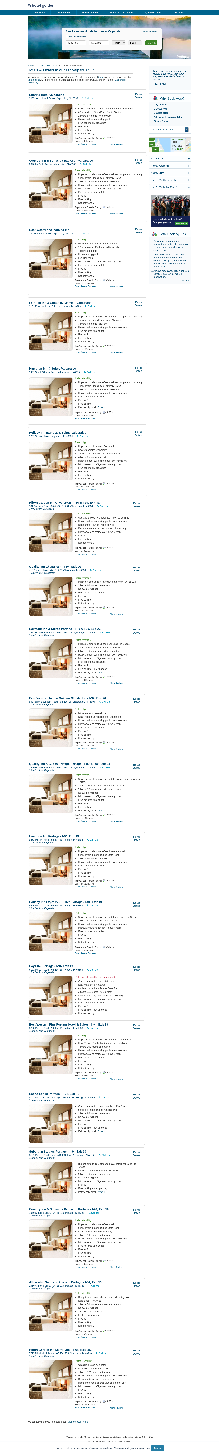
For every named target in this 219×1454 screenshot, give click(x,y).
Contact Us (178, 12)
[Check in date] (76, 42)
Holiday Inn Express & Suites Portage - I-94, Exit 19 (65, 902)
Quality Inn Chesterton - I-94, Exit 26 (55, 566)
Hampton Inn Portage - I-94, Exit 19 (54, 836)
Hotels (30, 65)
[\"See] (186, 129)
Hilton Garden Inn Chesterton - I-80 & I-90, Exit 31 (64, 502)
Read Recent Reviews (85, 144)
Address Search (149, 32)
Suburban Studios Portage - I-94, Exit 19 (57, 1151)
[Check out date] (99, 42)
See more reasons (163, 129)
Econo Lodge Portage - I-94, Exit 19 (54, 1093)
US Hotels (40, 12)
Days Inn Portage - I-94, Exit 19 (51, 966)
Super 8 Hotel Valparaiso (46, 94)
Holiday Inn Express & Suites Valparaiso (57, 432)
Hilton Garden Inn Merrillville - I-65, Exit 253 (60, 1349)
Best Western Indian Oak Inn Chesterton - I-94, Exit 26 (67, 698)
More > (101, 407)
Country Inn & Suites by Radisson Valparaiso (61, 160)
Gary (100, 77)
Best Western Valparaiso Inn (49, 230)
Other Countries (90, 12)
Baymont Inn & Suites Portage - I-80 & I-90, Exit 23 (65, 628)
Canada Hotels (63, 12)
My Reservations (153, 12)
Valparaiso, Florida (78, 1421)
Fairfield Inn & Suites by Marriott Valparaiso (60, 302)
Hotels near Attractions (121, 12)
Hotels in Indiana (52, 65)
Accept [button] (157, 1448)
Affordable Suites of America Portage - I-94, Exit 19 (65, 1282)
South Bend (34, 80)
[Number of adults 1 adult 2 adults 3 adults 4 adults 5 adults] (135, 43)
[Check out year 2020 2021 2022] (93, 48)
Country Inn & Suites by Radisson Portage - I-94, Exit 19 (69, 1209)
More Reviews (116, 144)
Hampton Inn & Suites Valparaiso (52, 368)
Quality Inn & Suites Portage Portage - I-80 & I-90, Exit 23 (69, 764)
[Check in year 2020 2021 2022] (70, 48)
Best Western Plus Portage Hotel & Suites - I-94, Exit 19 (68, 1024)
